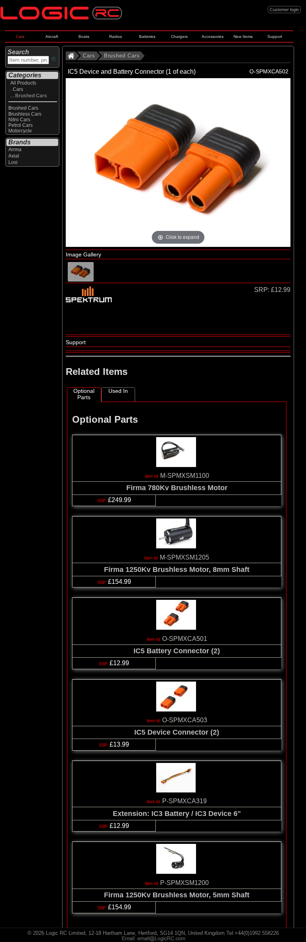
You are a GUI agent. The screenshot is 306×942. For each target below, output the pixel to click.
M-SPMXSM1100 (184, 475)
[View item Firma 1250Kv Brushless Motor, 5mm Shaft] (177, 871)
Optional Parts (83, 394)
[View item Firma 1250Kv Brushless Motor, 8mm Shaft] (177, 546)
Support (274, 36)
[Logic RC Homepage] (61, 18)
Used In (118, 391)
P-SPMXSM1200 (184, 882)
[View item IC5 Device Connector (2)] (177, 709)
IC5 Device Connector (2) (176, 732)
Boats (83, 36)
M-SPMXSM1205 (184, 557)
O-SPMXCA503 (184, 720)
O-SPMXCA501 (184, 638)
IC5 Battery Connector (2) (176, 651)
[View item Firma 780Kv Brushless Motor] (177, 465)
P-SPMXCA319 (184, 801)
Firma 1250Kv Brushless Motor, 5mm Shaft (176, 895)
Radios (115, 36)
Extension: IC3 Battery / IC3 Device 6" (177, 814)
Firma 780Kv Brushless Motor (177, 488)
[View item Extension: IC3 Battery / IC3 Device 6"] (176, 790)
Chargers (179, 36)
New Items (243, 36)
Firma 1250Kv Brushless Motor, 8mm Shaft (176, 569)
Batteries (147, 36)
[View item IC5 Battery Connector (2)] (177, 627)
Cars (20, 36)
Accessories (213, 36)
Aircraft (51, 36)
